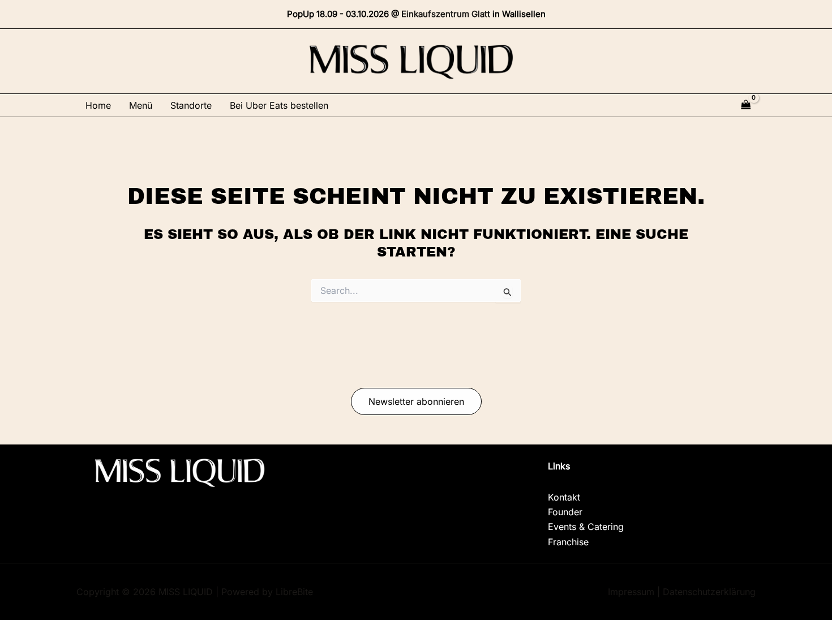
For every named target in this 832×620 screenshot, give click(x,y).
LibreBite (294, 591)
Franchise (568, 542)
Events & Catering (586, 526)
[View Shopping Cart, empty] (746, 105)
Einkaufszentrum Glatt (445, 13)
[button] (416, 401)
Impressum (631, 591)
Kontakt (564, 497)
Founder (565, 512)
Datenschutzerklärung (709, 591)
